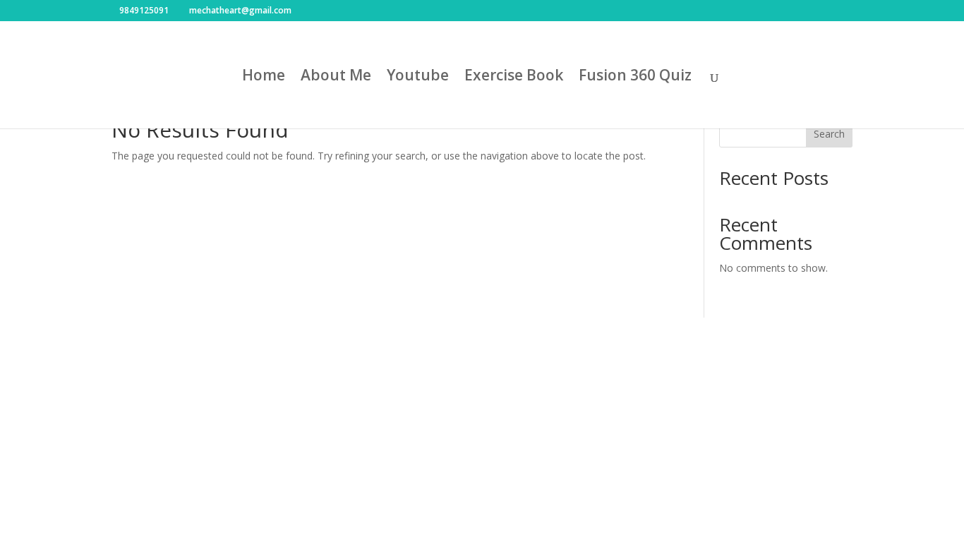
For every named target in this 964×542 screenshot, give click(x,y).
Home (263, 77)
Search (829, 133)
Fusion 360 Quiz (635, 77)
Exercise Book (513, 77)
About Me (336, 77)
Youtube (418, 77)
